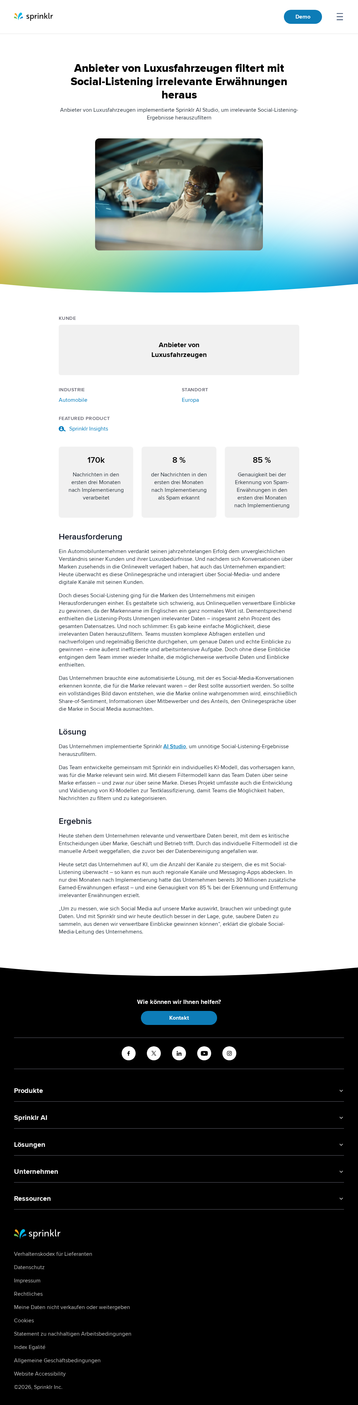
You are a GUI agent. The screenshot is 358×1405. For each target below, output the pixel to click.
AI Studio (174, 746)
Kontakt (179, 1017)
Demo (302, 16)
